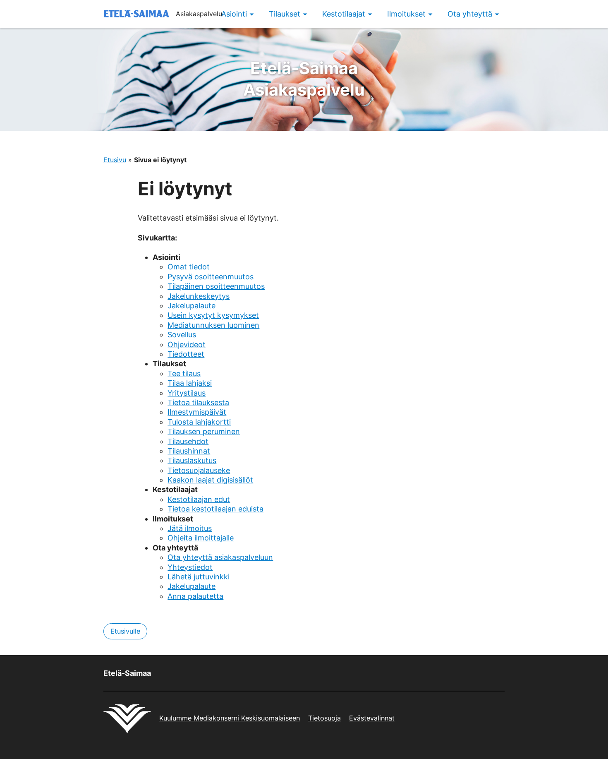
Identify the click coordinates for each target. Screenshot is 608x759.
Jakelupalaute (191, 305)
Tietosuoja (324, 718)
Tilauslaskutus (192, 460)
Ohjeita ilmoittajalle (201, 537)
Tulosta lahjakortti (199, 422)
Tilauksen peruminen (204, 431)
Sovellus (182, 334)
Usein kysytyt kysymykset (213, 315)
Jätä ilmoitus (190, 528)
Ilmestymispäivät (197, 412)
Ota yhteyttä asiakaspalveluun (220, 557)
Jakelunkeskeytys (199, 296)
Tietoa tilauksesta (198, 402)
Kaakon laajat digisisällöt (210, 480)
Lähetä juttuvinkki (199, 576)
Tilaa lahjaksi (190, 383)
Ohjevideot (187, 344)
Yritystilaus (187, 393)
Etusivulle (125, 631)
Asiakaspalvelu (304, 79)
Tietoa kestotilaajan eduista (215, 508)
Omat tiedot (189, 266)
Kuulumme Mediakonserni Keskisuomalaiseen (229, 718)
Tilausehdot (188, 441)
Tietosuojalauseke (199, 470)
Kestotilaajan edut (199, 499)
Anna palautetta (195, 596)
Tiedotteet (186, 354)
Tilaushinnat (189, 451)
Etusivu (114, 160)
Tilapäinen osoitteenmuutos (216, 286)
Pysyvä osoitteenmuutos (211, 276)
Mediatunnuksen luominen (213, 325)
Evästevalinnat (372, 718)
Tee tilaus (184, 373)
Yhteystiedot (190, 567)
